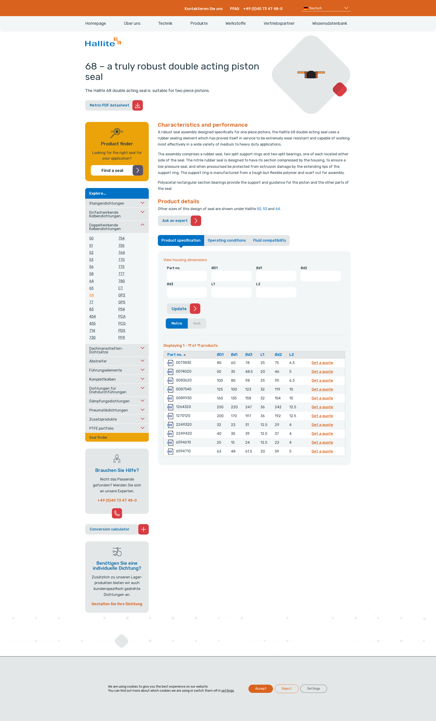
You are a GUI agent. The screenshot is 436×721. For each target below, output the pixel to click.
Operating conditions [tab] (227, 240)
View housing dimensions (185, 260)
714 (92, 330)
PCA (122, 316)
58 (91, 274)
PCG (122, 323)
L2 (258, 284)
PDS (121, 330)
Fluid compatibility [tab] (269, 240)
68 (91, 295)
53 (265, 209)
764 (121, 252)
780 (121, 281)
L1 (213, 284)
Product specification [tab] (181, 240)
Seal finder (98, 437)
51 (91, 245)
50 (259, 209)
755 (121, 245)
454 (92, 316)
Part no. (173, 268)
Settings (313, 689)
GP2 (121, 295)
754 (121, 238)
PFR (121, 337)
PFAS (234, 9)
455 (92, 323)
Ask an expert (175, 220)
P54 (121, 309)
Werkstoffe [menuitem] (235, 23)
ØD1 (214, 268)
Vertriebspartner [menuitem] (279, 23)
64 (277, 209)
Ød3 (170, 284)
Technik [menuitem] (165, 23)
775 (121, 267)
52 (91, 252)
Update (179, 308)
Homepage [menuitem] (95, 23)
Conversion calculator (109, 529)
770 (121, 260)
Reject (287, 689)
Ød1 (259, 268)
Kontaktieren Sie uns (204, 9)
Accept (260, 689)
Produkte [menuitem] (199, 23)
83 (91, 309)
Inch (197, 323)
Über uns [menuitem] (132, 23)
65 (91, 288)
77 (91, 302)
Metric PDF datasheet (109, 105)
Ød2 (304, 268)
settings (227, 691)
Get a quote (323, 362)
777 (121, 274)
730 (92, 337)
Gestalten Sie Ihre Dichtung (117, 604)
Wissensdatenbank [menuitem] (329, 23)
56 (91, 267)
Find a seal (112, 170)
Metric (176, 323)
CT (120, 288)
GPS (121, 302)
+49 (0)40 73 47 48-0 (262, 9)
